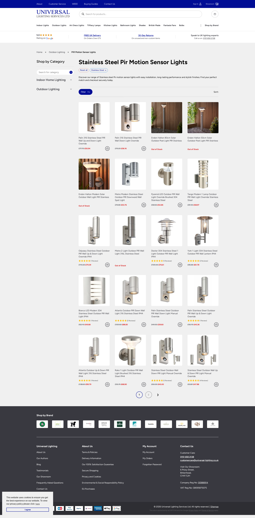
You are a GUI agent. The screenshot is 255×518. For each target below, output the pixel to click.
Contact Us (109, 4)
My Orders (147, 458)
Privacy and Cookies (91, 476)
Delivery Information (91, 458)
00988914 (203, 482)
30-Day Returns (145, 35)
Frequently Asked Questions (50, 482)
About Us (41, 452)
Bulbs (181, 25)
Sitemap (214, 506)
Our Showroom (44, 476)
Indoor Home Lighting (51, 80)
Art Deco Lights (76, 25)
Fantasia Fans (169, 25)
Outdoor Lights (59, 25)
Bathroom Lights (128, 25)
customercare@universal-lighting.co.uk (199, 460)
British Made (154, 25)
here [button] (37, 504)
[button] (94, 261)
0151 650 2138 (209, 38)
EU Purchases (88, 489)
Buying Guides (91, 4)
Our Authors (42, 458)
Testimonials (42, 470)
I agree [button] (28, 509)
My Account (148, 452)
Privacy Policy (193, 510)
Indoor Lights (43, 25)
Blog (39, 464)
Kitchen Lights (110, 25)
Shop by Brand (211, 25)
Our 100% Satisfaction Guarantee (98, 464)
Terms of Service (208, 510)
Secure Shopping (90, 470)
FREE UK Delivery (92, 35)
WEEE (75, 4)
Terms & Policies (89, 452)
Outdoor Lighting (57, 52)
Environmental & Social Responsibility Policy (103, 482)
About (39, 4)
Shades (142, 25)
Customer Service (57, 4)
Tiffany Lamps (94, 25)
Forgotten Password (152, 464)
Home (39, 52)
